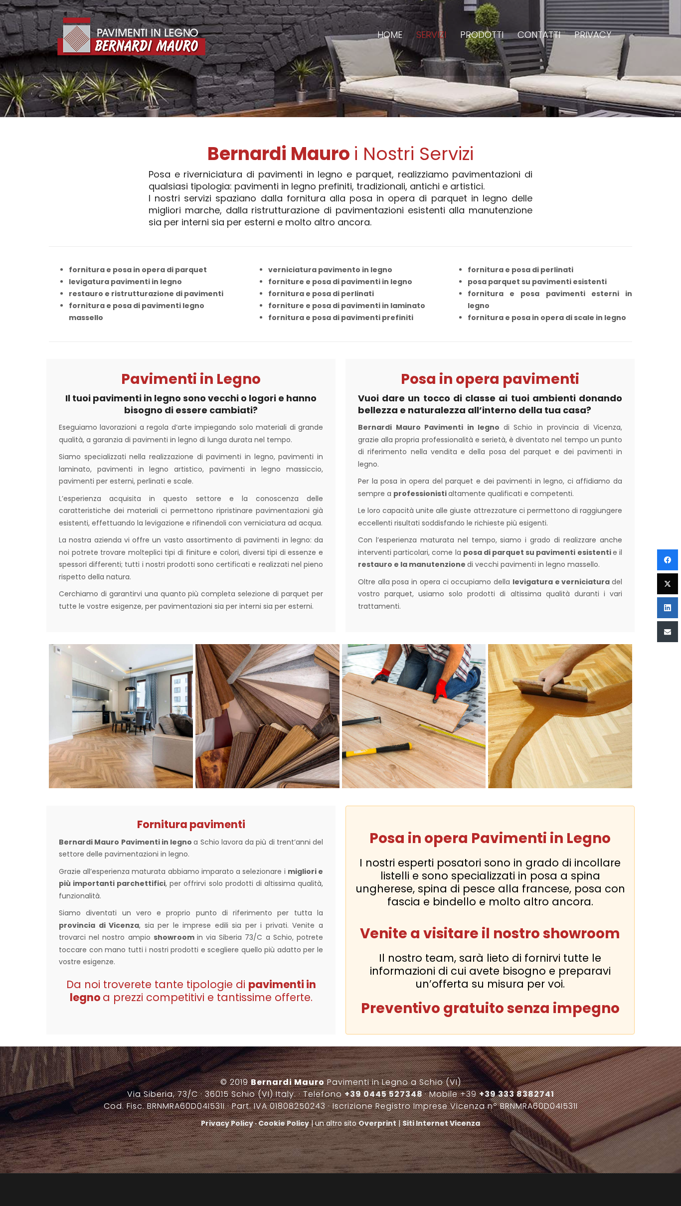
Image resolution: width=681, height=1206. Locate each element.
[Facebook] (667, 559)
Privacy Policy (227, 1123)
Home (402, 34)
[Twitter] (667, 583)
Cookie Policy (283, 1123)
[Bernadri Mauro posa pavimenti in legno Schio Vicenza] (560, 716)
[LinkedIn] (667, 607)
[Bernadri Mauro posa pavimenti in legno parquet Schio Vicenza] (121, 716)
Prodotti (489, 34)
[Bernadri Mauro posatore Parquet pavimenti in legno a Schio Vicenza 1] (267, 716)
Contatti (543, 34)
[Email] (667, 631)
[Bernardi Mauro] (131, 38)
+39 (507, 1094)
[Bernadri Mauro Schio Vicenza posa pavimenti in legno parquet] (414, 716)
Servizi (441, 34)
